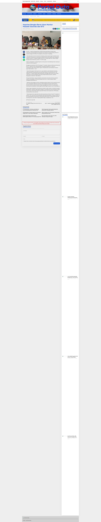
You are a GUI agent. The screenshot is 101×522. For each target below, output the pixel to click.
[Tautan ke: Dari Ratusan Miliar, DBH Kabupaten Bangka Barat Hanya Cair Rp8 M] (64, 474)
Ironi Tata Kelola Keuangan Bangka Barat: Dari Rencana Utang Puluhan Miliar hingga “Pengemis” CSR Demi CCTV (73, 277)
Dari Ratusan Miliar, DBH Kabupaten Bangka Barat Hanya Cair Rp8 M (72, 436)
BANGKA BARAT (25, 29)
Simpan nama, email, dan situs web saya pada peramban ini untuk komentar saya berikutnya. (39, 141)
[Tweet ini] (55, 29)
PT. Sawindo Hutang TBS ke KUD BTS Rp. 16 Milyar (34, 103)
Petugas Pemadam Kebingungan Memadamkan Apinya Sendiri (72, 197)
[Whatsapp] (59, 29)
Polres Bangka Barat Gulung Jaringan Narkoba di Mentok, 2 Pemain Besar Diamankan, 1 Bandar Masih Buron (73, 117)
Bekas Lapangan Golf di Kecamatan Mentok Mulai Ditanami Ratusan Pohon (50, 113)
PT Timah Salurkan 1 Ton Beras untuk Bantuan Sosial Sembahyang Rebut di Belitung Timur (31, 110)
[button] (78, 1)
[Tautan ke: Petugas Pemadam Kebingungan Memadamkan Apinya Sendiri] (64, 235)
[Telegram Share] (57, 29)
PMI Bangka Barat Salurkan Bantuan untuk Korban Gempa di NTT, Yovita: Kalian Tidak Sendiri (32, 113)
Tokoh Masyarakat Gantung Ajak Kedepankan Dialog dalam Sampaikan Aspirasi (50, 110)
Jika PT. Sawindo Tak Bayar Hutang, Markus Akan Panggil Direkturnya (52, 103)
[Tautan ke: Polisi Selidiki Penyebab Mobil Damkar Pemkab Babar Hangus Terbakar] (64, 395)
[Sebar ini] (53, 29)
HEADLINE (29, 29)
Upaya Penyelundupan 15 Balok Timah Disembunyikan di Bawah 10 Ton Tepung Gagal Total (32, 116)
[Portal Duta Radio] (50, 7)
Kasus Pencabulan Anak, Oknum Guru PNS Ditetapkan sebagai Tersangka (51, 20)
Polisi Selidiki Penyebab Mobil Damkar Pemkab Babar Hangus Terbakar (73, 357)
